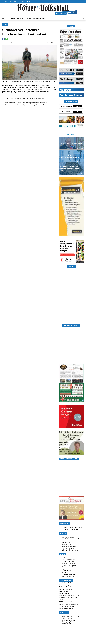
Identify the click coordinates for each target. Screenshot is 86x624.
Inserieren (17, 18)
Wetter (5, 1)
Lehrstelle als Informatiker (70, 550)
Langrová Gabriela (68, 618)
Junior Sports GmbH (68, 620)
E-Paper (22, 1)
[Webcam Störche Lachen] (71, 486)
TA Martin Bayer (64, 591)
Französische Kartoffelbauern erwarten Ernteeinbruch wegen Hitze (69, 168)
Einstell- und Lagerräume (70, 529)
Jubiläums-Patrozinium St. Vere (72, 558)
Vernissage (65, 572)
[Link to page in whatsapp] (6, 39)
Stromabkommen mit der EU (71, 563)
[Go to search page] (83, 18)
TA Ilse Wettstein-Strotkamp (68, 598)
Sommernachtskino (68, 567)
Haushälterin (66, 543)
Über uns (34, 18)
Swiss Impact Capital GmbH (70, 616)
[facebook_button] (83, 1)
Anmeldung (41, 18)
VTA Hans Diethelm (65, 583)
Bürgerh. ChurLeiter (68, 537)
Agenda (29, 18)
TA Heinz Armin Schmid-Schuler (69, 604)
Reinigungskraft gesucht (69, 546)
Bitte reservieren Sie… (69, 574)
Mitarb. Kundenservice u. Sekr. (71, 539)
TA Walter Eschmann (65, 589)
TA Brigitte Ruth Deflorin (66, 608)
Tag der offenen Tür (68, 569)
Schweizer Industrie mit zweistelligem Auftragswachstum (70, 157)
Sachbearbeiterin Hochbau (70, 541)
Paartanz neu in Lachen (69, 565)
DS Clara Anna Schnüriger (67, 606)
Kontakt (29, 1)
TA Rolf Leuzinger (64, 585)
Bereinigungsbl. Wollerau (70, 622)
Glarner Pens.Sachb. (68, 548)
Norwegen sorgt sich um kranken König (70, 144)
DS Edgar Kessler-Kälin (66, 602)
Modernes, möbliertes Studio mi (72, 527)
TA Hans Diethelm (64, 593)
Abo (12, 18)
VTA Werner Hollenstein (66, 600)
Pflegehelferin (66, 544)
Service (24, 18)
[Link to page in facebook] (3, 39)
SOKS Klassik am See (68, 560)
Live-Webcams (13, 1)
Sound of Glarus (67, 571)
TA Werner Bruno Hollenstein (68, 587)
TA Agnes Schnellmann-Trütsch (69, 595)
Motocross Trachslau (68, 561)
